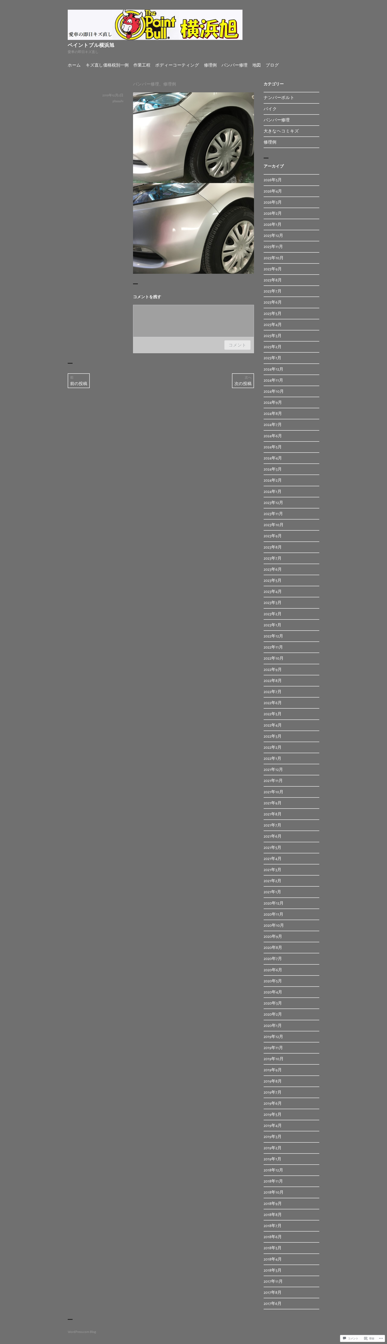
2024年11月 (273, 380)
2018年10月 (274, 1192)
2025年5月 (273, 313)
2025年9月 (273, 269)
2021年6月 (273, 836)
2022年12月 (273, 636)
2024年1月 (273, 491)
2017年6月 (273, 1303)
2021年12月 (273, 769)
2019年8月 (273, 1081)
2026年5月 (273, 180)
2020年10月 (274, 925)
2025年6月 (273, 302)
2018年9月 (273, 1203)
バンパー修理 (235, 65)
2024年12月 (273, 369)
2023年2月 (273, 614)
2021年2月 (272, 881)
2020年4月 (273, 992)
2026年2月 (273, 213)
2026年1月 (273, 224)
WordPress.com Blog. (82, 1332)
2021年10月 (273, 792)
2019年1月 (272, 1159)
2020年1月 (273, 1025)
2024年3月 (273, 469)
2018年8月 (273, 1215)
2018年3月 (273, 1270)
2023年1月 (272, 625)
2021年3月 (272, 870)
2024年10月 (274, 391)
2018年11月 (273, 1181)
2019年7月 (273, 1092)
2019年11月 (273, 1048)
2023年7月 (273, 558)
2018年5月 (273, 1248)
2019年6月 (273, 1103)
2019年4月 (273, 1125)
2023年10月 (274, 525)
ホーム (74, 65)
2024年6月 (273, 436)
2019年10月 (274, 1059)
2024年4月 (273, 458)
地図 (256, 65)
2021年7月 (272, 825)
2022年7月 (273, 692)
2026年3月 (273, 202)
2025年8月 (273, 280)
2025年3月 (273, 336)
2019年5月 (273, 1114)
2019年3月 (273, 1137)
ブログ (272, 65)
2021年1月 (272, 892)
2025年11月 (273, 247)
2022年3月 (273, 736)
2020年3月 (273, 1003)
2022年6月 (273, 703)
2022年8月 (273, 681)
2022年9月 (273, 669)
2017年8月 (273, 1292)
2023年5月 (273, 580)
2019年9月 (273, 1070)
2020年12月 (274, 903)
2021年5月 (272, 847)
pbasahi (117, 101)
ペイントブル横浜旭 (91, 45)
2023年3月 (273, 603)
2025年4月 (273, 325)
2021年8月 (273, 814)
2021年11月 (273, 781)
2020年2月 (273, 1014)
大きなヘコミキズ (281, 131)
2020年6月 (273, 970)
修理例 (210, 65)
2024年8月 (273, 413)
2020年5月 (273, 981)
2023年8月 (273, 547)
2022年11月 (273, 647)
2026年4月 (273, 191)
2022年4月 (273, 725)
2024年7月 (273, 425)
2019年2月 (273, 1148)
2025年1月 (272, 358)
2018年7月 (273, 1226)
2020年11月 (273, 914)
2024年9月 (273, 402)
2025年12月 (273, 235)
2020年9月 (273, 936)
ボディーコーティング (177, 65)
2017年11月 (273, 1281)
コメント (237, 345)
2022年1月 (272, 758)
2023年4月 (273, 591)
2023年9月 (273, 536)
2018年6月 (273, 1237)
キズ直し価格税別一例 (107, 65)
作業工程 (141, 65)
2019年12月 (273, 1037)
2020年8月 (273, 947)
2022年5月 (273, 714)
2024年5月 (273, 447)
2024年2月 (273, 480)
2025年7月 (273, 291)
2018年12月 (273, 1170)
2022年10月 (274, 658)
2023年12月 (273, 503)
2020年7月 (273, 959)
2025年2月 (273, 347)
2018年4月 (273, 1259)
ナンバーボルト (279, 98)
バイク (270, 109)
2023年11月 (273, 514)
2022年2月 (273, 747)
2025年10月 (274, 258)
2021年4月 (273, 859)
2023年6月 (273, 569)
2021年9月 (273, 803)
